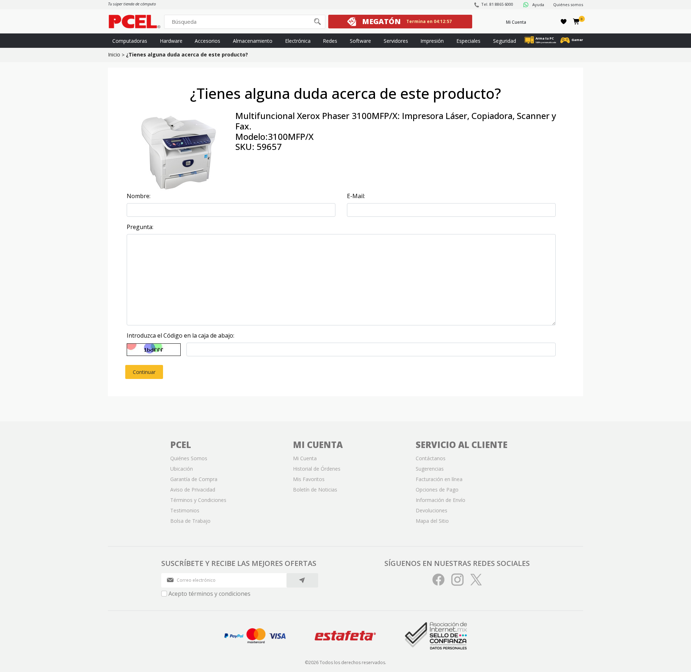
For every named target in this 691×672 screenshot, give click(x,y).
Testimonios (184, 510)
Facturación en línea (439, 479)
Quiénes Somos (188, 458)
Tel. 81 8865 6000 (497, 4)
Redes (330, 40)
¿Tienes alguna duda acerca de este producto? (187, 54)
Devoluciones (431, 510)
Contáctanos (431, 458)
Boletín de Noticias (315, 489)
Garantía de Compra (193, 479)
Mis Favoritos (309, 479)
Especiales (468, 40)
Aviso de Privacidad (192, 489)
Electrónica (298, 40)
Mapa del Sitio (432, 520)
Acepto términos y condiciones (209, 594)
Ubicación (181, 468)
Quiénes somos (568, 4)
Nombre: (138, 196)
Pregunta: (140, 227)
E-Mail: (356, 196)
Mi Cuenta (516, 22)
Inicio (114, 54)
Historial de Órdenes (316, 468)
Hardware (171, 40)
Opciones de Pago (437, 489)
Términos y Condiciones (198, 500)
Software (360, 40)
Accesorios (207, 40)
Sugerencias (430, 468)
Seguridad (504, 40)
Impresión (432, 40)
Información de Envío (440, 500)
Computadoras (129, 40)
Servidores (396, 40)
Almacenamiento (252, 40)
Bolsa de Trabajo (190, 520)
